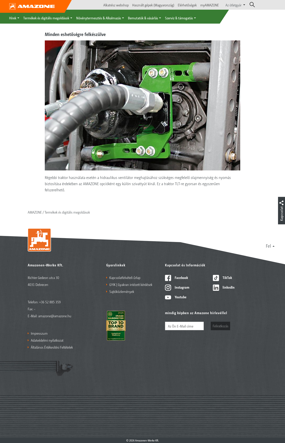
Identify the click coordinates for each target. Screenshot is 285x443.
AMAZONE (35, 212)
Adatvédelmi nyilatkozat (47, 340)
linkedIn (228, 287)
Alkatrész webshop (116, 5)
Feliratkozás (220, 326)
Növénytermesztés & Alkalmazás (98, 18)
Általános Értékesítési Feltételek (52, 347)
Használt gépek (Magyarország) (153, 5)
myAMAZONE (209, 5)
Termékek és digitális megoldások (46, 18)
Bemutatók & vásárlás (143, 18)
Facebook (181, 277)
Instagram (181, 287)
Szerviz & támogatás (179, 18)
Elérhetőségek (187, 5)
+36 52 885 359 (50, 302)
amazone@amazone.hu (54, 315)
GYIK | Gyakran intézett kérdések (130, 284)
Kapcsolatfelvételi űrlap (124, 277)
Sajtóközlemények (121, 291)
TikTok (227, 277)
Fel (268, 245)
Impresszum (39, 333)
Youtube (180, 296)
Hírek (12, 18)
